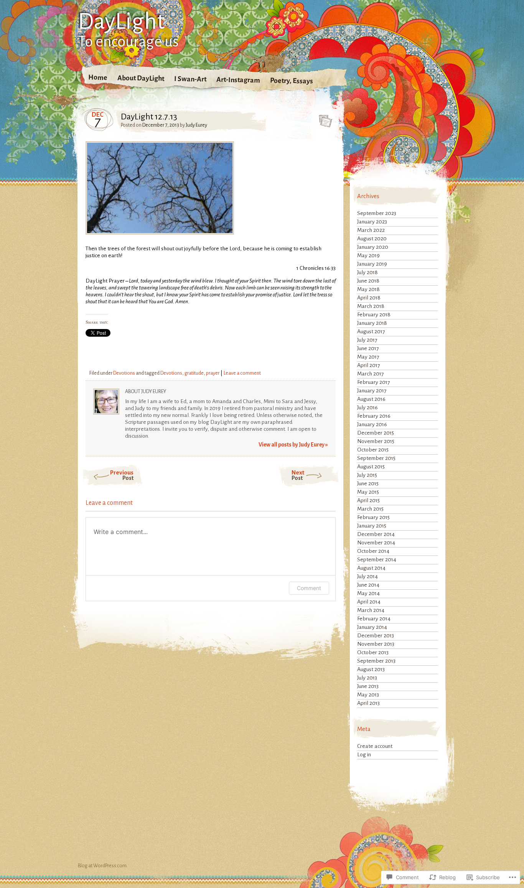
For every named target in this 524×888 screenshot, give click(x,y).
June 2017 (368, 348)
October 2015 (373, 450)
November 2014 (376, 543)
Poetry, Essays (291, 80)
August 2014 (371, 568)
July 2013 (367, 678)
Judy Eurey (196, 125)
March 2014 (370, 610)
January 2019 (372, 264)
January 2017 (372, 391)
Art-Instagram (238, 80)
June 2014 (368, 585)
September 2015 (376, 458)
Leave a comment (242, 373)
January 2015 (371, 526)
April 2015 (368, 500)
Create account (374, 746)
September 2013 (376, 661)
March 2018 (370, 306)
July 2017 (367, 340)
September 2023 (376, 213)
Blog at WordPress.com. (103, 865)
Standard (323, 119)
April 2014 (369, 602)
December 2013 (375, 635)
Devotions (124, 373)
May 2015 (368, 492)
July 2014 (367, 576)
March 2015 (370, 509)
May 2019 (368, 255)
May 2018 (368, 289)
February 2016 (374, 416)
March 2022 (371, 230)
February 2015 (373, 517)
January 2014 (372, 627)
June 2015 (368, 483)
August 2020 (372, 238)
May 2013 (368, 695)
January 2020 (372, 247)
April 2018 (369, 298)
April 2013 (368, 703)
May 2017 (368, 357)
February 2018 (374, 314)
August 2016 (371, 399)
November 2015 (375, 441)
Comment (309, 588)
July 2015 (367, 475)
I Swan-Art (190, 79)
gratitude (194, 373)
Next (298, 475)
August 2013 (371, 669)
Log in (364, 754)
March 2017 (370, 374)
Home (97, 77)
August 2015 (371, 467)
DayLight (121, 21)
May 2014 (368, 593)
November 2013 (375, 644)
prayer (212, 373)
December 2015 (375, 433)
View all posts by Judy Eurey (293, 445)
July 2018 (367, 272)
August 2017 (371, 331)
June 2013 (368, 686)
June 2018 (368, 281)
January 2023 (372, 222)
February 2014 (374, 619)
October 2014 (373, 551)
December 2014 (376, 534)
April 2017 (368, 365)
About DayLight (140, 78)
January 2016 (372, 424)
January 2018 (372, 323)
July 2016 (367, 407)
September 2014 (376, 559)
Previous (121, 475)
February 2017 (373, 382)
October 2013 (373, 652)
